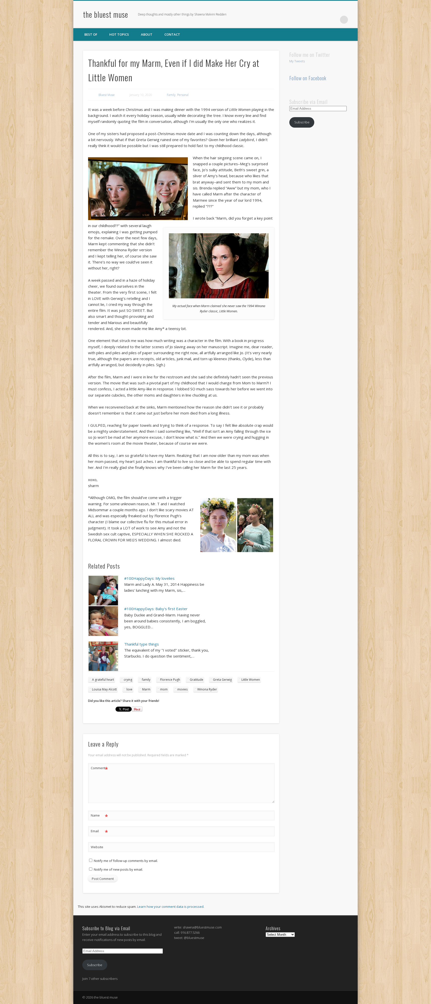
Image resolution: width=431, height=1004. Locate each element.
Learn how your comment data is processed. (170, 906)
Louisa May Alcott (104, 689)
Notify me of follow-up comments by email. (126, 860)
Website (97, 847)
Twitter (323, 20)
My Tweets (297, 61)
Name (99, 816)
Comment (99, 768)
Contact (172, 34)
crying (128, 679)
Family (171, 95)
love (129, 689)
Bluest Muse (107, 95)
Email (99, 832)
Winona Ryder (207, 689)
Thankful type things (141, 644)
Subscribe (302, 122)
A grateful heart (103, 679)
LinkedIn (334, 20)
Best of (90, 34)
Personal (183, 95)
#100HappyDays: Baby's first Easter (156, 608)
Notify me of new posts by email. (118, 869)
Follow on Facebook (307, 78)
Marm (146, 689)
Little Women (250, 679)
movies (182, 689)
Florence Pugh (170, 679)
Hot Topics (119, 34)
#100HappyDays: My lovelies (149, 578)
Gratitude (196, 679)
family (146, 679)
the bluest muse (105, 14)
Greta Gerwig (222, 679)
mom (164, 689)
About (146, 34)
